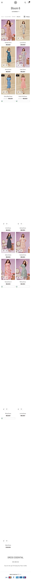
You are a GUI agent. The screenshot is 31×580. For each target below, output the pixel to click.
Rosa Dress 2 (8, 282)
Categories (15, 11)
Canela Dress (23, 255)
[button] (3, 38)
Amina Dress (23, 228)
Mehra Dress (23, 282)
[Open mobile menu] (1, 2)
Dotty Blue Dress (8, 96)
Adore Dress (8, 255)
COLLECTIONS (8, 16)
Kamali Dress (8, 42)
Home (2, 16)
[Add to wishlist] (6, 38)
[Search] (25, 2)
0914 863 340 (15, 562)
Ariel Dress (8, 228)
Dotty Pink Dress (23, 96)
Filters (28, 16)
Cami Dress (23, 69)
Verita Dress (8, 69)
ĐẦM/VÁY (14, 16)
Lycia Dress (23, 42)
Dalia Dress (8, 545)
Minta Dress (8, 413)
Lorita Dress (23, 413)
